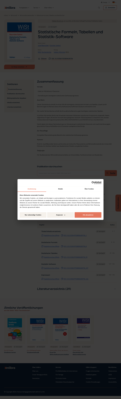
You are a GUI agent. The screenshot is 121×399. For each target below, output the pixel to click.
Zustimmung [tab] (32, 189)
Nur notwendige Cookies (33, 215)
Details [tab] (60, 189)
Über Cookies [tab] (89, 189)
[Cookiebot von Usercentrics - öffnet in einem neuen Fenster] (93, 182)
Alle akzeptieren (88, 215)
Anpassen (59, 215)
